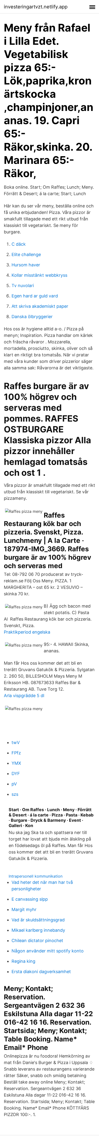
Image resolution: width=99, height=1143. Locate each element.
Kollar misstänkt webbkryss (39, 275)
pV (14, 783)
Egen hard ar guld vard (35, 295)
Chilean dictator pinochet (37, 940)
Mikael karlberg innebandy (38, 930)
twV (16, 742)
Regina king (23, 961)
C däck (19, 244)
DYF (16, 773)
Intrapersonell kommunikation (35, 876)
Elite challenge (26, 254)
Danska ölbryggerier (32, 316)
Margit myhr (24, 909)
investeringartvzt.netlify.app (36, 6)
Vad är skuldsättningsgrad (38, 919)
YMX (16, 763)
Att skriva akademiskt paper (40, 306)
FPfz (16, 752)
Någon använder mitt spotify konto (48, 950)
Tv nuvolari (23, 285)
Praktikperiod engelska (27, 632)
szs (15, 794)
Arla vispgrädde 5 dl (24, 695)
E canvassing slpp (30, 899)
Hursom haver (26, 264)
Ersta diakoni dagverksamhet (41, 971)
